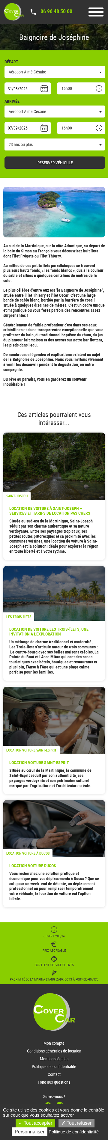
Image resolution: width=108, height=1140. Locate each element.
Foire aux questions (54, 1082)
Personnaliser (29, 1131)
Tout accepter (37, 1123)
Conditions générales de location (54, 1051)
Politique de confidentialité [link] (74, 1131)
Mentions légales (54, 1058)
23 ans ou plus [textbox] (21, 144)
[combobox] (54, 72)
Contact (54, 1074)
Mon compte (54, 1043)
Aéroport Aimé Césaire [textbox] (27, 72)
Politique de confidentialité (54, 1066)
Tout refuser (78, 1123)
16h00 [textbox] (67, 88)
